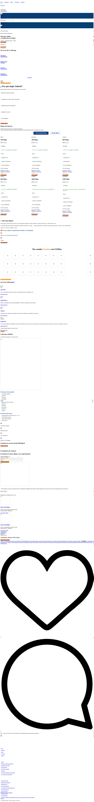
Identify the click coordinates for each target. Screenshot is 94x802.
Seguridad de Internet (5, 789)
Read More (29, 77)
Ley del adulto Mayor (5, 786)
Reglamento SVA (4, 784)
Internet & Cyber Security (4, 68)
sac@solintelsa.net (4, 795)
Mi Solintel (3, 9)
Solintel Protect (4, 300)
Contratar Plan (3, 175)
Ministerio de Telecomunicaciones (7, 763)
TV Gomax (17, 2)
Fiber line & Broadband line (4, 56)
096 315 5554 (3, 17)
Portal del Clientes (4, 445)
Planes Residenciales (41, 133)
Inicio (2, 2)
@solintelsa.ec (3, 532)
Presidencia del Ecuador (5, 765)
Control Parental (4, 767)
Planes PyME (55, 133)
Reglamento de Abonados (5, 782)
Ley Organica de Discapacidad (6, 774)
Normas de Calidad (4, 780)
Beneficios (6, 2)
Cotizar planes (3, 42)
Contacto (22, 2)
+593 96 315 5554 (4, 793)
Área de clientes (4, 11)
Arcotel (2, 762)
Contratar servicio (4, 123)
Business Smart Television (4, 62)
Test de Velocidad (4, 791)
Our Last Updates (5, 507)
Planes (11, 2)
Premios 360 (3, 321)
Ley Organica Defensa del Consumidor (8, 772)
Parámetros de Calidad (5, 769)
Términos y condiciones (5, 171)
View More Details (4, 512)
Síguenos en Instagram (5, 540)
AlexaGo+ (3, 310)
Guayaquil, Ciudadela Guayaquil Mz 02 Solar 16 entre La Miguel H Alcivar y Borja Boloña (17, 797)
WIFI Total (3, 289)
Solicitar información (5, 461)
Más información (4, 242)
